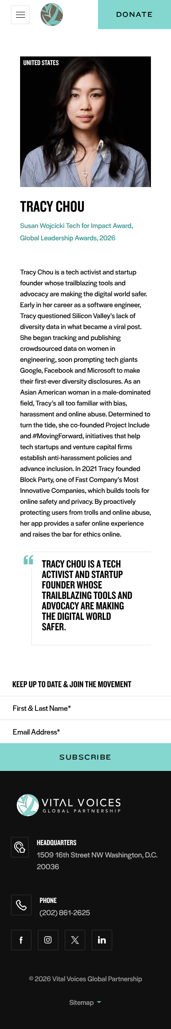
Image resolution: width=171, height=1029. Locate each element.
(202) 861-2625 (65, 912)
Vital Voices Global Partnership (97, 978)
